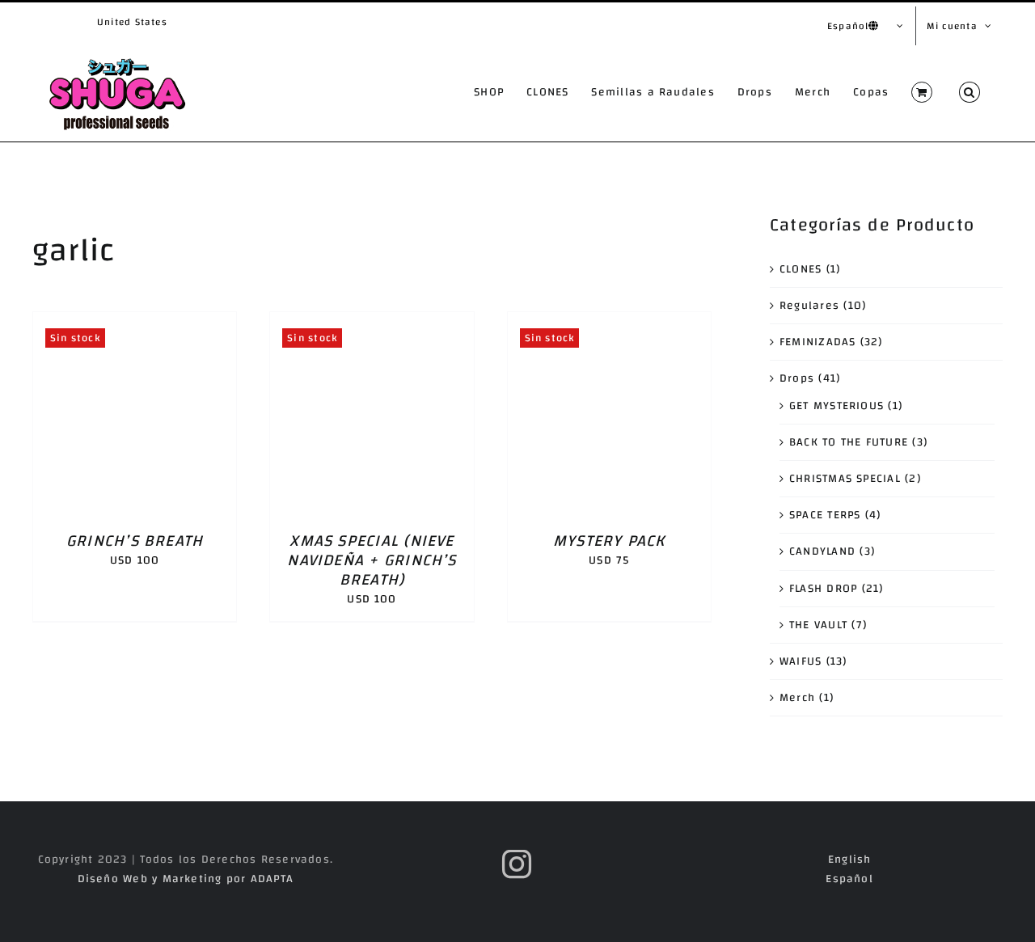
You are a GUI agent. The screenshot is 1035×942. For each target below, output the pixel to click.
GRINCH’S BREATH (134, 540)
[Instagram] (517, 864)
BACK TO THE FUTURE (848, 442)
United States (132, 22)
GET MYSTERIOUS (836, 405)
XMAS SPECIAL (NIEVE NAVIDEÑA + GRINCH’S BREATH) (371, 560)
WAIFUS (800, 661)
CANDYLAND (822, 551)
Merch (797, 697)
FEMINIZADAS (817, 342)
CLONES (800, 269)
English (850, 859)
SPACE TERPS (825, 515)
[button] (969, 92)
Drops (796, 378)
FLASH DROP (823, 588)
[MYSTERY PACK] (609, 321)
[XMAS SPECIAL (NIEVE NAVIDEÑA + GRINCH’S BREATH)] (371, 321)
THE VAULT (818, 625)
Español (849, 879)
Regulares (809, 305)
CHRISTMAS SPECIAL (845, 478)
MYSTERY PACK (609, 540)
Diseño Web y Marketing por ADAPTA (186, 878)
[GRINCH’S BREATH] (134, 321)
